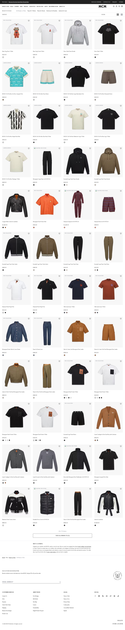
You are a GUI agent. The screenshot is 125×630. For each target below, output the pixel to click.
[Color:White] (3, 57)
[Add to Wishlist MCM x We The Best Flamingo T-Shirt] (29, 149)
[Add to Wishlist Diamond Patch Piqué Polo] (29, 276)
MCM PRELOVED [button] (53, 6)
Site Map (35, 602)
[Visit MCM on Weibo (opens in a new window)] (110, 596)
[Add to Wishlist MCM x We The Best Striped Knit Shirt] (29, 106)
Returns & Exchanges (7, 610)
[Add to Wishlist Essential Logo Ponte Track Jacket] (29, 234)
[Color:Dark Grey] (97, 440)
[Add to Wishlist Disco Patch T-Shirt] (121, 21)
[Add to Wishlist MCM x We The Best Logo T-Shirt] (121, 106)
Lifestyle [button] (32, 6)
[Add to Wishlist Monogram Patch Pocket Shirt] (59, 191)
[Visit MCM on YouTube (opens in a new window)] (107, 596)
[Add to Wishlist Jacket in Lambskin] (121, 489)
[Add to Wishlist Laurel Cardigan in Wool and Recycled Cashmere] (121, 404)
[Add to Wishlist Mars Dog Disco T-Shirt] (29, 21)
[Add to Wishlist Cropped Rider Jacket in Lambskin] (29, 191)
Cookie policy (67, 604)
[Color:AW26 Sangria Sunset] (64, 227)
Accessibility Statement (69, 607)
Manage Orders (96, 2)
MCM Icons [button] (40, 6)
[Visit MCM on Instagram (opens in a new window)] (99, 596)
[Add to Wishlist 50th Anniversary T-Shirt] (90, 276)
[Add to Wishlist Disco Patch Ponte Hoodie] (90, 21)
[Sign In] (116, 6)
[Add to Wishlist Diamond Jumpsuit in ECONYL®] (90, 191)
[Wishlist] (119, 6)
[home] (102, 7)
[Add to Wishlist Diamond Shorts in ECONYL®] (121, 191)
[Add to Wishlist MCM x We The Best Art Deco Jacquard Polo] (29, 63)
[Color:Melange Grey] (64, 57)
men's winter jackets (51, 552)
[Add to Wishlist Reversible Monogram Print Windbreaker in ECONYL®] (90, 446)
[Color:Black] (95, 57)
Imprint (65, 610)
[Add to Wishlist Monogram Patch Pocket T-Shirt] (90, 361)
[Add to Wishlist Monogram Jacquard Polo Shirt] (121, 446)
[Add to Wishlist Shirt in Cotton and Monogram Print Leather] (90, 319)
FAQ (3, 599)
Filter (103, 14)
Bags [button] (11, 6)
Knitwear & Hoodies (51, 11)
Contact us (106, 2)
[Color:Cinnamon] (66, 312)
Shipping (4, 607)
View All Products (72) (63, 535)
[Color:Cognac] (5, 227)
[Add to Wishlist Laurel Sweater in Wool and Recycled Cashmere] (59, 446)
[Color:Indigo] (3, 355)
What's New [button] (5, 6)
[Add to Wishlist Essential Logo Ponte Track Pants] (90, 234)
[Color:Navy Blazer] (64, 313)
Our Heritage (36, 596)
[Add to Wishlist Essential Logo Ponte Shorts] (90, 404)
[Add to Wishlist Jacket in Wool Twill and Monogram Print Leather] (29, 361)
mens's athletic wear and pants (84, 546)
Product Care (5, 613)
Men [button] (21, 6)
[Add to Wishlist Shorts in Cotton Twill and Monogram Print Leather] (121, 319)
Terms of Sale (67, 596)
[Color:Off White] (34, 100)
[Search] (114, 6)
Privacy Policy (67, 602)
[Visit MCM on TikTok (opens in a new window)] (118, 596)
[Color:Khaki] (66, 184)
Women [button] (16, 6)
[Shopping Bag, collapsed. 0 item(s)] (122, 6)
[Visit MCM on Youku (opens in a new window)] (114, 596)
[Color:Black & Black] (68, 397)
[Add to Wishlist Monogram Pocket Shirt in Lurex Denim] (29, 319)
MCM (3, 557)
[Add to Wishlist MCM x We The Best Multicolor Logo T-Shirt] (90, 106)
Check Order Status (6, 604)
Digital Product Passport (38, 610)
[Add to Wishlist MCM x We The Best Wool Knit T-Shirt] (59, 106)
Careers (34, 604)
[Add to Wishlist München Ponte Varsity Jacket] (29, 489)
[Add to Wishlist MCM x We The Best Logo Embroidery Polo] (90, 63)
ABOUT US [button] (62, 6)
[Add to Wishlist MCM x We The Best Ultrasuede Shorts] (121, 63)
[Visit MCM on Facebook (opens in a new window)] (95, 596)
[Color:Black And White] (3, 142)
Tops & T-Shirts (31, 11)
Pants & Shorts (41, 11)
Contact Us (4, 596)
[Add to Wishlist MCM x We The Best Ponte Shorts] (59, 63)
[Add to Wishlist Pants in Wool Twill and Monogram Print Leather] (59, 361)
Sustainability (36, 607)
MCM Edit (35, 599)
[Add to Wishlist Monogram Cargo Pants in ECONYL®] (59, 149)
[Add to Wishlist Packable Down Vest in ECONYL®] (59, 489)
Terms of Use (66, 599)
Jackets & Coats (63, 11)
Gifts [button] (46, 6)
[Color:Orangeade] (34, 227)
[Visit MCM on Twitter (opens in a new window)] (103, 596)
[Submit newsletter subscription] (60, 582)
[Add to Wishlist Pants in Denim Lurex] (59, 319)
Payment (4, 602)
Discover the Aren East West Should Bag (19, 2)
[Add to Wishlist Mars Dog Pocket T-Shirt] (59, 21)
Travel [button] (26, 6)
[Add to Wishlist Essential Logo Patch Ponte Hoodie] (90, 149)
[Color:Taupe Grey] (95, 100)
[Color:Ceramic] (3, 100)
